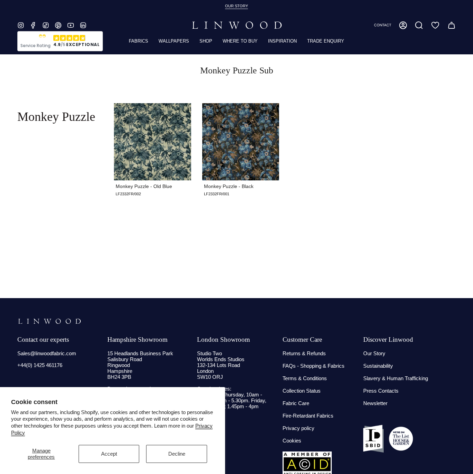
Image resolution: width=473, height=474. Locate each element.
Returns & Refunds (304, 353)
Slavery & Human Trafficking (395, 378)
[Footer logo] (49, 321)
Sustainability (378, 366)
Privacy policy (298, 428)
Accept (109, 454)
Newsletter (375, 403)
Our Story (374, 353)
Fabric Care (296, 403)
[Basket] (451, 25)
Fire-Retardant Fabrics (308, 416)
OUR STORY (236, 6)
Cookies (292, 441)
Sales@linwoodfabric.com (46, 353)
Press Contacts (381, 391)
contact (382, 25)
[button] (419, 25)
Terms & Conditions (305, 378)
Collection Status (302, 391)
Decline (176, 454)
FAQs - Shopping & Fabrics (314, 366)
